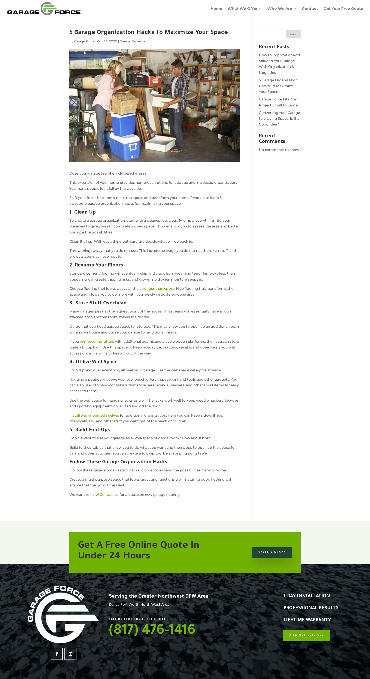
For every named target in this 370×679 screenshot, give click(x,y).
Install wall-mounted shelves (94, 415)
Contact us (109, 495)
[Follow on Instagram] (70, 654)
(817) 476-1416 (152, 631)
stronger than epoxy (157, 289)
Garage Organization (136, 41)
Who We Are (279, 9)
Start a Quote (272, 552)
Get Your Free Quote (343, 9)
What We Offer (243, 9)
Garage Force (84, 41)
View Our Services (306, 635)
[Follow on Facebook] (57, 654)
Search (293, 34)
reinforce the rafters (97, 342)
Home (216, 9)
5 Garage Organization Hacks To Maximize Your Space (278, 86)
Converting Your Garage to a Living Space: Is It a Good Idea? (279, 118)
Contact (310, 9)
